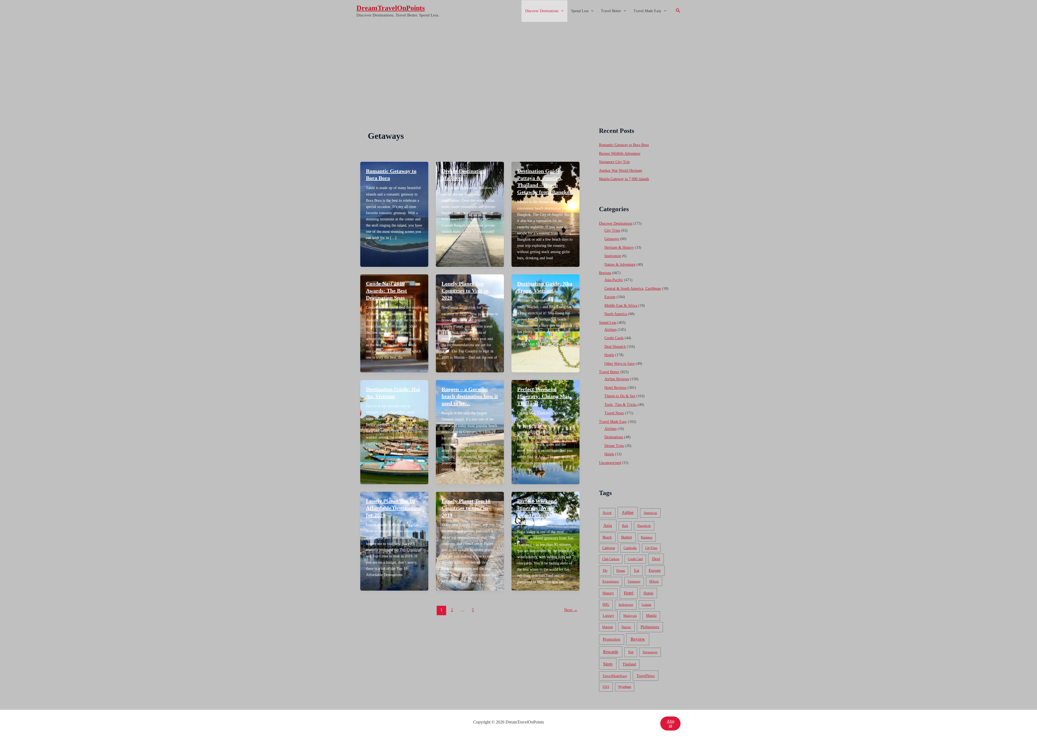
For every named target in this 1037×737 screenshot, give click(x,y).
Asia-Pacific (613, 280)
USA (605, 687)
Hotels (609, 355)
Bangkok (644, 526)
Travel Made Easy (647, 11)
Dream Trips (614, 446)
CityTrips (651, 548)
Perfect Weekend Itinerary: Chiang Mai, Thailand (544, 396)
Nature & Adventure (619, 265)
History (608, 593)
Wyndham (624, 687)
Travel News (614, 413)
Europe (609, 297)
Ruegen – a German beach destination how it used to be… (470, 396)
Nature (626, 627)
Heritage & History (619, 247)
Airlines (610, 330)
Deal (656, 558)
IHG (605, 605)
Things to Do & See (619, 396)
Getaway (634, 581)
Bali (625, 526)
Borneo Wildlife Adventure (619, 154)
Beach (607, 537)
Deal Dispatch (615, 347)
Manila (651, 616)
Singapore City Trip (614, 162)
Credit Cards (614, 338)
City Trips (612, 230)
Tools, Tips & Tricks (620, 405)
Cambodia (630, 548)
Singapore (650, 652)
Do (605, 570)
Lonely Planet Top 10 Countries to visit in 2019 (466, 508)
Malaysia (630, 616)
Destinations (613, 437)
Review (638, 639)
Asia (607, 525)
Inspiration (612, 256)
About (670, 723)
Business (646, 537)
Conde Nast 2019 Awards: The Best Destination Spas (386, 291)
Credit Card (635, 559)
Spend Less (579, 11)
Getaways (611, 239)
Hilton (654, 581)
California (608, 548)
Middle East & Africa (620, 306)
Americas (650, 513)
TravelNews (646, 676)
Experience (610, 581)
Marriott (607, 627)
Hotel (628, 592)
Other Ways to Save (619, 364)
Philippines (650, 627)
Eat (636, 570)
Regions (605, 273)
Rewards (610, 651)
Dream (620, 571)
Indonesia (626, 605)
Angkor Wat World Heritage (620, 171)
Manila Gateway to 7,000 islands (624, 179)
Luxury (608, 615)
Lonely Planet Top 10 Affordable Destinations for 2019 (394, 508)
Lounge (646, 605)
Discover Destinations (541, 11)
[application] (560, 11)
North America (615, 314)
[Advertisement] (518, 63)
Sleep (607, 664)
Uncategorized (610, 463)
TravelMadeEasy (614, 676)
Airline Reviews (616, 379)
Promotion (611, 639)
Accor (607, 513)
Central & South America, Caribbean (632, 289)
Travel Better (611, 11)
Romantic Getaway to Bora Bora (624, 145)
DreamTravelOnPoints (390, 8)
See (631, 652)
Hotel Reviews (615, 388)
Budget (626, 537)
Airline (628, 512)
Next (570, 610)
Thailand (629, 664)
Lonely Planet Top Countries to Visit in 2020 (465, 291)
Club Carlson (610, 559)
